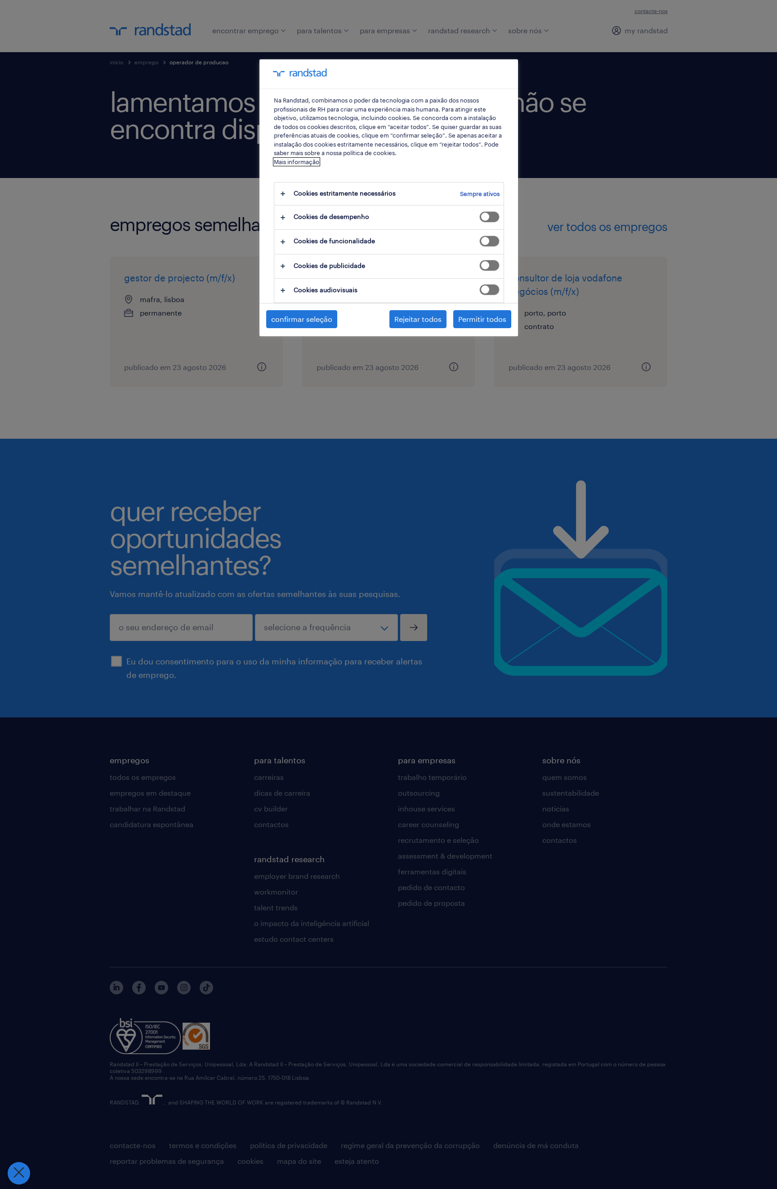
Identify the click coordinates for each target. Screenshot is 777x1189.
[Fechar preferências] (19, 1173)
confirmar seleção (301, 319)
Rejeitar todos (418, 319)
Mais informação (296, 161)
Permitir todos (482, 319)
